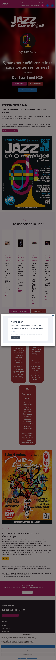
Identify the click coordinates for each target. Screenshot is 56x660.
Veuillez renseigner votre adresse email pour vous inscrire (27, 328)
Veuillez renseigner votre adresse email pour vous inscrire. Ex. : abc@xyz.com (26, 334)
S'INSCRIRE (15, 337)
